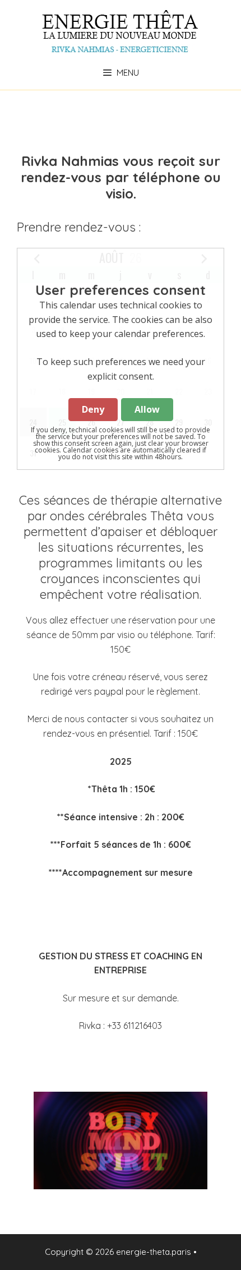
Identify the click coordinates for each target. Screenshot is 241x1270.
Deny (93, 409)
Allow (147, 409)
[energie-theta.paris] (120, 31)
